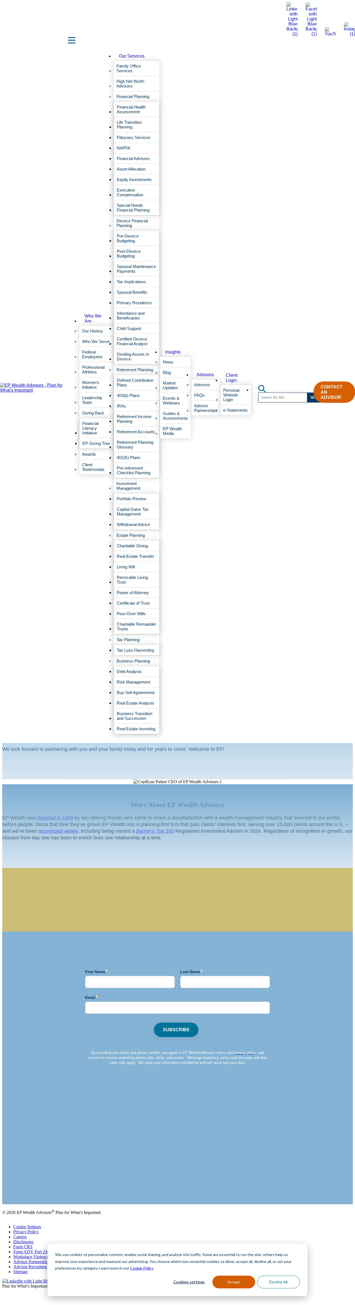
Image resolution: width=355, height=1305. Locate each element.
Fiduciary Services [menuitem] (134, 137)
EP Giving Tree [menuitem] (96, 443)
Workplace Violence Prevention (41, 1256)
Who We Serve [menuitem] (96, 341)
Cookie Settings (27, 1226)
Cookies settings (189, 1282)
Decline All (278, 1282)
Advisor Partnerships (31, 1261)
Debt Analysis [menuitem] (129, 671)
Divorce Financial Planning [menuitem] (132, 223)
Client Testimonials (19, 1187)
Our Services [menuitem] (131, 56)
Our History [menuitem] (92, 331)
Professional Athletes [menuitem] (93, 369)
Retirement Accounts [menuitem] (136, 431)
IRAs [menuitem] (121, 406)
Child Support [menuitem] (129, 328)
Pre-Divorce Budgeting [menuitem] (128, 238)
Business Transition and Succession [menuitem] (134, 716)
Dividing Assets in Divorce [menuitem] (133, 356)
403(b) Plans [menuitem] (128, 395)
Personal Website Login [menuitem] (231, 395)
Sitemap (20, 1271)
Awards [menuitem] (89, 454)
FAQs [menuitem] (199, 395)
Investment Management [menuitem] (128, 486)
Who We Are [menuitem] (93, 318)
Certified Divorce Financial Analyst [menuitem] (132, 341)
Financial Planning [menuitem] (132, 96)
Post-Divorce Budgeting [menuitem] (129, 253)
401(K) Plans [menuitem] (128, 457)
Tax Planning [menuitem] (128, 639)
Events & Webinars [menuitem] (171, 400)
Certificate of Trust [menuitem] (133, 603)
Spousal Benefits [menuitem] (132, 292)
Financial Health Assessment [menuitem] (131, 109)
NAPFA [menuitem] (123, 148)
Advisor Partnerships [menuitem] (205, 408)
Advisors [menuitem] (205, 374)
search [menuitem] (265, 386)
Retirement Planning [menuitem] (134, 369)
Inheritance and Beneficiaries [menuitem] (130, 315)
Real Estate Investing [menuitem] (136, 728)
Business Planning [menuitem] (133, 661)
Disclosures (23, 1241)
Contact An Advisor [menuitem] (332, 392)
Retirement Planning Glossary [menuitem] (135, 444)
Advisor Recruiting (30, 1266)
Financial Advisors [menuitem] (133, 158)
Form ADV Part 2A (30, 1251)
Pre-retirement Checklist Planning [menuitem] (133, 470)
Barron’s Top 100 (155, 831)
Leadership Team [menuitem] (92, 400)
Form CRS (22, 1246)
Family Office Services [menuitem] (128, 68)
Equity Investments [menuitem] (134, 179)
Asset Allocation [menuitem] (131, 169)
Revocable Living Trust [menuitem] (132, 579)
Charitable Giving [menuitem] (132, 545)
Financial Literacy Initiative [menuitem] (90, 428)
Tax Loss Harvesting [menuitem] (135, 650)
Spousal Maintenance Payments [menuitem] (136, 269)
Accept (233, 1282)
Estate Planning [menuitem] (130, 535)
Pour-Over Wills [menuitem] (131, 613)
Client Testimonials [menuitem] (93, 467)
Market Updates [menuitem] (170, 385)
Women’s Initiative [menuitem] (90, 385)
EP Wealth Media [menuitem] (172, 431)
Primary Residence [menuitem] (134, 302)
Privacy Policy (26, 1231)
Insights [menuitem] (173, 352)
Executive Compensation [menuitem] (130, 192)
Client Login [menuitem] (231, 378)
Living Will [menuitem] (126, 566)
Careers (20, 1236)
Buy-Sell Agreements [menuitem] (136, 692)
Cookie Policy (141, 1268)
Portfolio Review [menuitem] (131, 498)
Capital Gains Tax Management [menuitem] (133, 511)
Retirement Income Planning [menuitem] (134, 419)
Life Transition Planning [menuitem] (129, 124)
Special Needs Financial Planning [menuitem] (133, 207)
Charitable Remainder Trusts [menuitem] (136, 626)
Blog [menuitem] (167, 372)
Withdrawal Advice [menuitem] (133, 524)
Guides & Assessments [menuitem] (175, 416)
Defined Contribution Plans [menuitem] (135, 382)
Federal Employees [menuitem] (92, 354)
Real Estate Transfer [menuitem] (135, 556)
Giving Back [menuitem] (93, 413)
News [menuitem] (168, 362)
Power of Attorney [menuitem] (133, 592)
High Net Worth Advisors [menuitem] (130, 83)
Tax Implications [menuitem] (131, 281)
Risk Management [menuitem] (133, 682)
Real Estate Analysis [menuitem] (135, 703)
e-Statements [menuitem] (235, 410)
